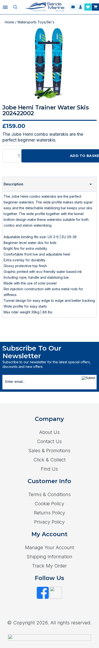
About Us (49, 432)
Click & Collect (49, 460)
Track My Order (49, 566)
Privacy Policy (49, 522)
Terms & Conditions (49, 494)
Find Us (49, 469)
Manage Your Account (49, 547)
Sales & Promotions (49, 450)
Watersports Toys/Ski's (35, 22)
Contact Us (49, 441)
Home (9, 22)
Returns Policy (49, 513)
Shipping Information (49, 557)
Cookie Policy (49, 503)
